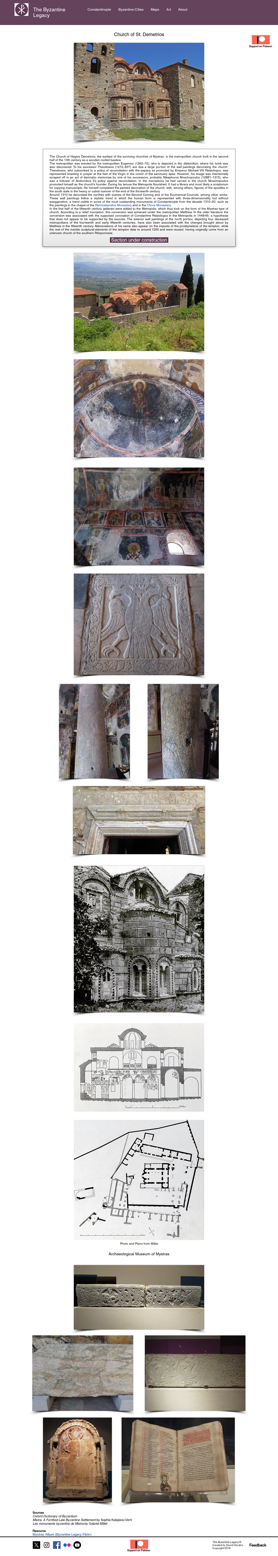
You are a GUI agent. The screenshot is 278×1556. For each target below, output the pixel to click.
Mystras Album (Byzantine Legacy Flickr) (62, 1534)
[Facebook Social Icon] (57, 1545)
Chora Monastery (159, 205)
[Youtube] (77, 1545)
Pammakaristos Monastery (113, 205)
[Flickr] (67, 1545)
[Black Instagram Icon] (46, 1545)
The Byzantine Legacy (49, 12)
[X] (36, 1545)
